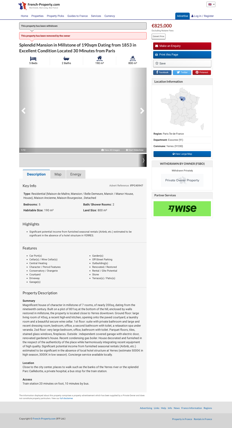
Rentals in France (203, 419)
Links (156, 408)
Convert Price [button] (158, 36)
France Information (191, 408)
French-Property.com (44, 418)
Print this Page (168, 54)
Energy (75, 174)
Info (170, 408)
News (177, 408)
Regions (208, 408)
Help (163, 408)
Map (58, 174)
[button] (27, 110)
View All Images (112, 150)
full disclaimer (66, 398)
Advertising (146, 408)
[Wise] (182, 208)
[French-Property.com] (38, 6)
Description (36, 174)
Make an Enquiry (170, 46)
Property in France (182, 419)
